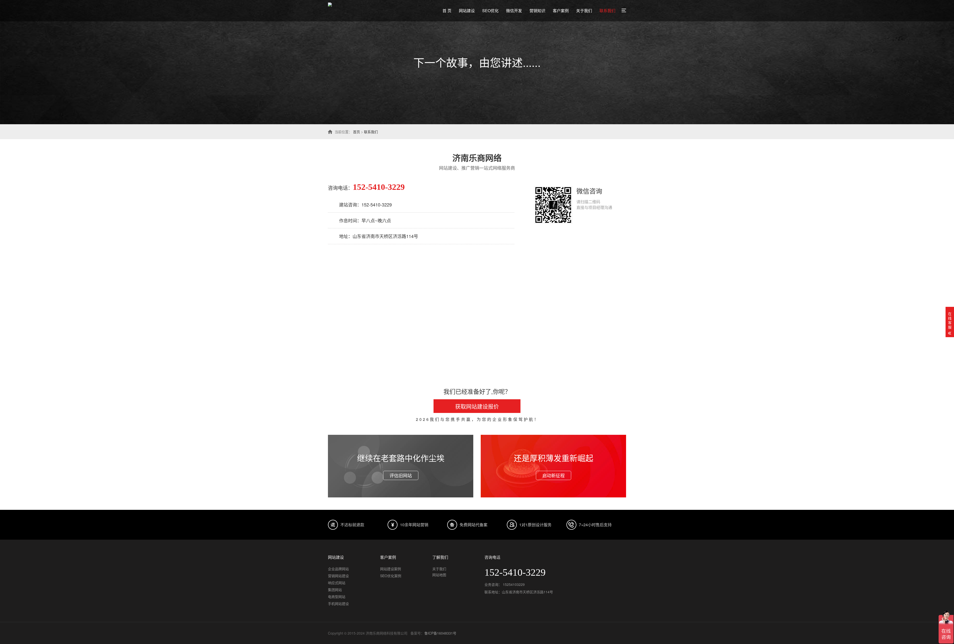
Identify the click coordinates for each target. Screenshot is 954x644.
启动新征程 (553, 475)
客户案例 (561, 10)
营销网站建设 (338, 575)
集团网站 (335, 589)
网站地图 (439, 574)
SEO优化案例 (390, 575)
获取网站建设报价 (477, 406)
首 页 (446, 10)
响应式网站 (336, 582)
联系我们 (607, 10)
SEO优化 (490, 10)
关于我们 (584, 10)
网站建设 (467, 10)
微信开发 (514, 10)
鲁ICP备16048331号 (440, 633)
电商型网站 (336, 596)
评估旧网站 (401, 475)
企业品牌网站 (338, 568)
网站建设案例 (390, 568)
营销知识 (537, 10)
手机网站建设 (338, 603)
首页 (356, 131)
